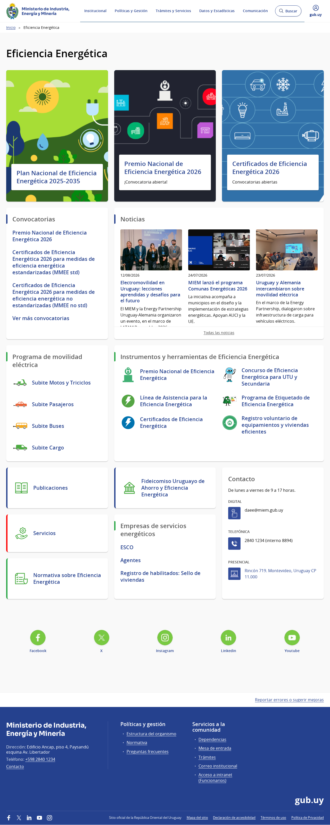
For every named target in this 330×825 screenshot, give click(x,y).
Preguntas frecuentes (148, 751)
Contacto (15, 766)
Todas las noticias (219, 332)
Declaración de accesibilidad (234, 817)
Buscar (288, 12)
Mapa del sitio (197, 817)
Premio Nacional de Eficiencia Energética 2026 (162, 168)
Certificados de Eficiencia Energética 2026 (269, 168)
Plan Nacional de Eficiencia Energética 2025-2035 (56, 177)
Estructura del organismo (151, 734)
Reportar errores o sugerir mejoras (289, 700)
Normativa (137, 742)
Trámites (207, 757)
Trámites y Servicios (173, 10)
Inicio (10, 27)
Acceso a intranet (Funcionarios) (215, 777)
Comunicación (255, 10)
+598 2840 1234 (40, 759)
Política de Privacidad (307, 817)
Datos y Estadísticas (217, 10)
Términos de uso (273, 817)
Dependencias (212, 739)
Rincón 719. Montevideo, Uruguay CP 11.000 (280, 574)
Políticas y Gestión (131, 10)
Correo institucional (218, 766)
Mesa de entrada (215, 748)
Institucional (95, 10)
